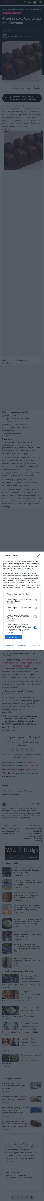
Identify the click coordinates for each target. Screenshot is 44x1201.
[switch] (35, 600)
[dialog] (22, 601)
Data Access (22, 645)
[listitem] (22, 594)
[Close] (39, 556)
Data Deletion (9, 645)
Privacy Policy (35, 645)
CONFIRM (13, 637)
